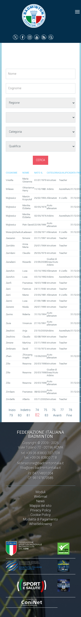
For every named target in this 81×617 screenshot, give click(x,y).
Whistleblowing (40, 524)
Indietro (26, 410)
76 (53, 410)
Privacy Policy (40, 510)
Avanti (57, 415)
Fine (69, 415)
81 (28, 415)
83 (46, 415)
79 (11, 415)
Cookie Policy (41, 514)
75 (45, 410)
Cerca (40, 160)
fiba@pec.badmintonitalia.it (40, 467)
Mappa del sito (41, 505)
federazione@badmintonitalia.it (40, 463)
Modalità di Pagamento (40, 519)
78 (70, 410)
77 (62, 410)
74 (37, 410)
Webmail (40, 496)
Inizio (12, 410)
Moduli (40, 492)
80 (20, 415)
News (40, 501)
